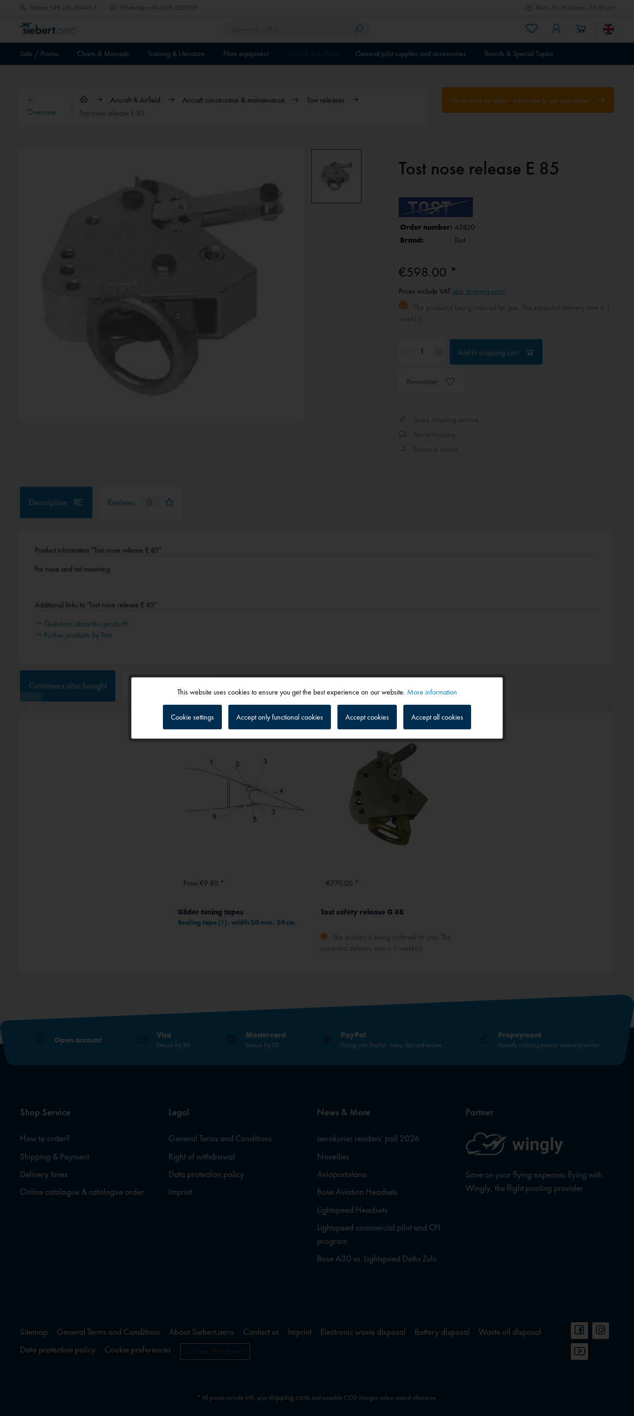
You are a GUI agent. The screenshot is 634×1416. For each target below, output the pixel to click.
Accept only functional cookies (279, 717)
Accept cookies (367, 717)
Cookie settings (192, 717)
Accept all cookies (437, 717)
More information (432, 692)
